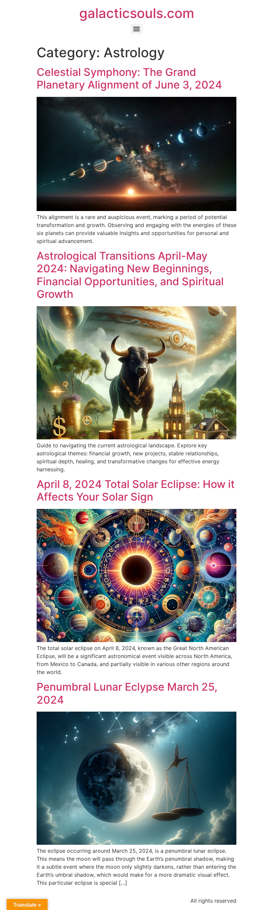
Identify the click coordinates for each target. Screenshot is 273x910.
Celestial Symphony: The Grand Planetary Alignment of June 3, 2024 (129, 78)
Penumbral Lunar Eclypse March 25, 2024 (127, 693)
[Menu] (136, 29)
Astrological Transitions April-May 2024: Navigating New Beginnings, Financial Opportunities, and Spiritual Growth (130, 275)
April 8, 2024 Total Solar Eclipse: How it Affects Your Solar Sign (136, 490)
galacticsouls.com (136, 13)
